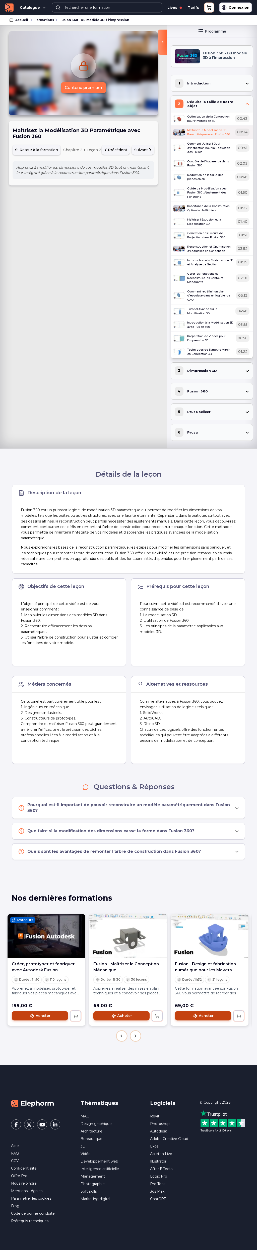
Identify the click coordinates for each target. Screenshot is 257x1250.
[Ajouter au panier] (75, 1015)
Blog (15, 1206)
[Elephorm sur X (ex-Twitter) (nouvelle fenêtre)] (29, 1124)
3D (83, 1146)
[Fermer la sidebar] (162, 42)
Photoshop (160, 1123)
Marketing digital (95, 1199)
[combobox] (107, 8)
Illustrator (158, 1161)
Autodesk (158, 1131)
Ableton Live (161, 1154)
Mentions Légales (26, 1191)
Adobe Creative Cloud (169, 1138)
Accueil (22, 20)
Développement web (99, 1161)
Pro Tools (158, 1184)
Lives (172, 7)
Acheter (43, 1015)
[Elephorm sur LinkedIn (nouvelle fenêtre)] (55, 1124)
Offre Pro (19, 1176)
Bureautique (91, 1138)
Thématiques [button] (99, 1103)
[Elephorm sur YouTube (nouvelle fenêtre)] (42, 1124)
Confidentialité (24, 1168)
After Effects (161, 1169)
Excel (154, 1146)
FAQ (15, 1153)
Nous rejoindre (24, 1183)
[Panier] (209, 8)
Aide (15, 1145)
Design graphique (96, 1123)
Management (93, 1176)
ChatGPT (158, 1199)
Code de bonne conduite (33, 1213)
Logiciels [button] (162, 1103)
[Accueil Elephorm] (32, 1103)
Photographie (93, 1184)
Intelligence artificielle (100, 1169)
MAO (85, 1116)
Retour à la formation (38, 150)
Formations (44, 20)
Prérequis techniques (29, 1221)
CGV (15, 1161)
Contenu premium (83, 87)
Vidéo (86, 1154)
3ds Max (157, 1191)
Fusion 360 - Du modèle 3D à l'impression (94, 20)
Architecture (91, 1131)
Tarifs (193, 7)
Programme (215, 31)
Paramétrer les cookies (31, 1198)
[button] (122, 1036)
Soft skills (89, 1191)
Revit (154, 1116)
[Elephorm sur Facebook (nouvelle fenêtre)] (16, 1124)
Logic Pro (158, 1176)
